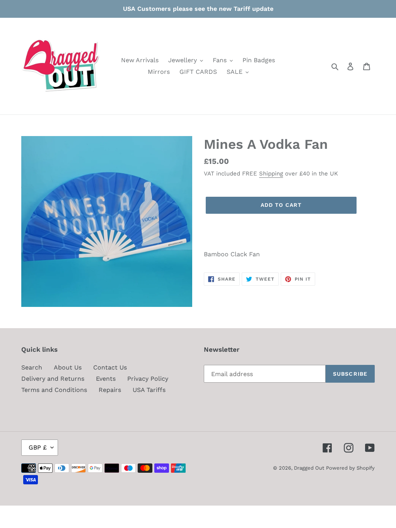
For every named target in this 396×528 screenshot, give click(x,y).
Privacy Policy (147, 378)
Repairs (110, 389)
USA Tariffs (149, 389)
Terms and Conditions (54, 389)
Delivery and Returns (52, 378)
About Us (68, 367)
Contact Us (110, 367)
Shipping (271, 173)
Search (31, 367)
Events (106, 378)
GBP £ (38, 447)
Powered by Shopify (350, 468)
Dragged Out (309, 468)
